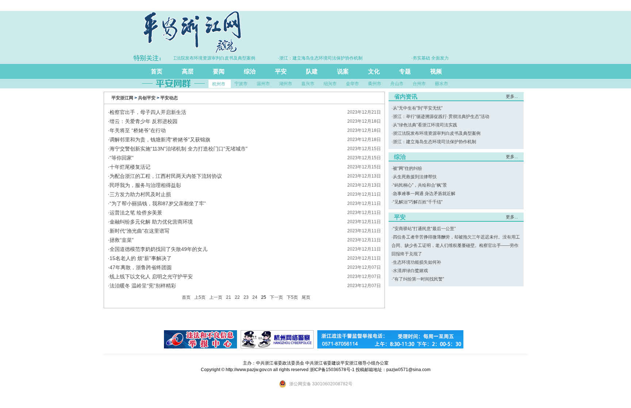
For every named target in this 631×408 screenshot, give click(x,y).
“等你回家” (122, 158)
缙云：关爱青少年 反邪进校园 (143, 121)
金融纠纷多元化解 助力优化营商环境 (151, 222)
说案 (343, 71)
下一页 (276, 297)
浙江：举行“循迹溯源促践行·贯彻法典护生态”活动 (441, 116)
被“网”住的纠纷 (407, 168)
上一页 (215, 297)
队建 (312, 71)
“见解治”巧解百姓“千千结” (418, 202)
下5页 (292, 297)
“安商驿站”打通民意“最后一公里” (424, 228)
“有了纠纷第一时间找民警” (418, 279)
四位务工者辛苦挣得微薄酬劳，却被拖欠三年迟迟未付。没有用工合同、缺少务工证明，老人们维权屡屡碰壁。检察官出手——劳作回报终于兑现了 (455, 245)
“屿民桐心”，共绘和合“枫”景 (420, 185)
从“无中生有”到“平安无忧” (418, 108)
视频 (436, 71)
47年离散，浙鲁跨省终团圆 (141, 267)
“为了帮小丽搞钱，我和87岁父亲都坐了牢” (158, 203)
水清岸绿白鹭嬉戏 (410, 270)
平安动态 (169, 97)
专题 (405, 71)
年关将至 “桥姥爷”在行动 (138, 130)
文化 (374, 71)
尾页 (306, 297)
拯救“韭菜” (122, 240)
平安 (281, 71)
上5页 (200, 297)
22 (237, 297)
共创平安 (147, 97)
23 (246, 297)
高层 (188, 71)
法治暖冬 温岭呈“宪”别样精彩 (143, 286)
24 (254, 297)
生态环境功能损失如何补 (417, 262)
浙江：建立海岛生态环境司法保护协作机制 (434, 141)
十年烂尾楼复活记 (130, 167)
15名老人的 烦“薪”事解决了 (141, 258)
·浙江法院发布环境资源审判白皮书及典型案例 (204, 58)
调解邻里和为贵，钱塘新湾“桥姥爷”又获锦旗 (160, 139)
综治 (250, 71)
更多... (512, 96)
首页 (156, 71)
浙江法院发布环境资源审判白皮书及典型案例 (437, 133)
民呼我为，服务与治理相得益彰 (145, 185)
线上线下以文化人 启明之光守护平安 (151, 276)
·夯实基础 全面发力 (423, 58)
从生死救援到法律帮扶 (415, 176)
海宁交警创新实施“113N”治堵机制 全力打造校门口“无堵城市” (179, 149)
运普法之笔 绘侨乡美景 (136, 213)
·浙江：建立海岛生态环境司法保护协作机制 (313, 58)
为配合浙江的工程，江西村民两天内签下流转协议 (166, 176)
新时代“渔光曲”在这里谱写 (139, 231)
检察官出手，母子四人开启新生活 (148, 112)
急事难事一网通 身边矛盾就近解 (424, 193)
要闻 (219, 71)
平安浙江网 (122, 97)
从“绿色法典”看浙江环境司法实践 (425, 124)
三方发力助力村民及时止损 (140, 194)
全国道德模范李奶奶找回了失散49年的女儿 (158, 249)
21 (228, 297)
